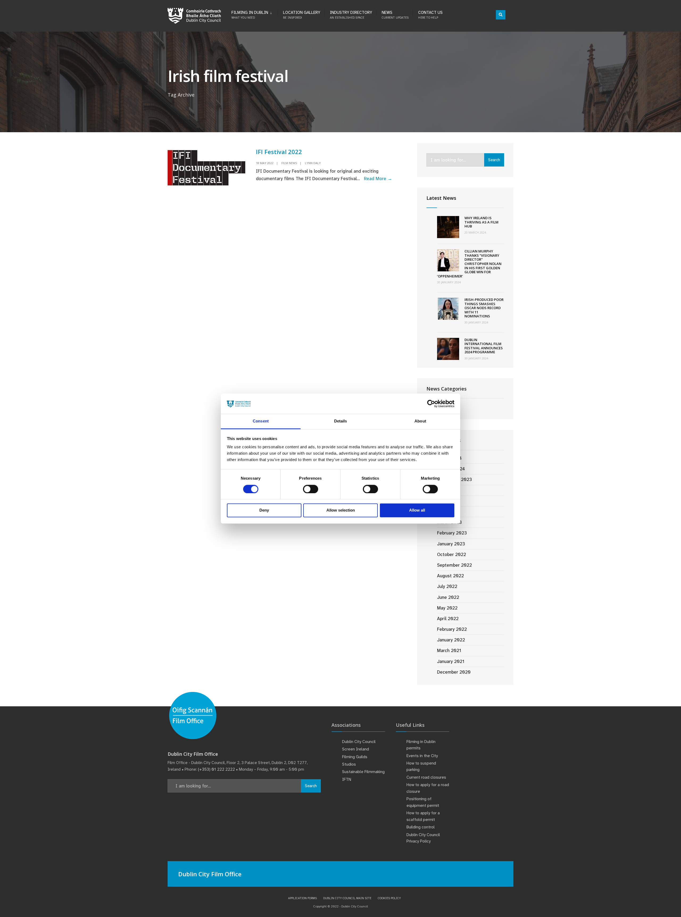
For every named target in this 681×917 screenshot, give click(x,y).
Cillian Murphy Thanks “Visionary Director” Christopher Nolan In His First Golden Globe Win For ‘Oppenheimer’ (469, 264)
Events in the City (422, 755)
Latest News (441, 198)
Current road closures (426, 777)
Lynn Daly (313, 163)
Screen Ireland (355, 749)
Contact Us (430, 14)
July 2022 (447, 586)
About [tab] (420, 421)
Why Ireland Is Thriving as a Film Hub (481, 222)
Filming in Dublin (249, 14)
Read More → (378, 178)
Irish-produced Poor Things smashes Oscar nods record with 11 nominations (484, 307)
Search (494, 160)
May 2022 (447, 608)
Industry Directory (351, 14)
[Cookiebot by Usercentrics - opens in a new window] (431, 404)
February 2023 (452, 533)
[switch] (310, 489)
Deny (264, 510)
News (395, 14)
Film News (289, 163)
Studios (349, 764)
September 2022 (454, 565)
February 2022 (452, 629)
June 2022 (448, 597)
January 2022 (451, 640)
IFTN (346, 779)
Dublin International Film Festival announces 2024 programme (483, 346)
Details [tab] (340, 421)
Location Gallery (301, 14)
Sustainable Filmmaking (363, 771)
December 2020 (454, 672)
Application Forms (302, 898)
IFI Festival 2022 (279, 152)
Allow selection (340, 510)
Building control (420, 827)
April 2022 (448, 618)
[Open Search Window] (500, 14)
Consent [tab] (261, 421)
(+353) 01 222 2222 (216, 769)
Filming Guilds (354, 757)
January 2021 (450, 661)
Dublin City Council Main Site (347, 898)
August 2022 (450, 576)
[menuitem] (254, 14)
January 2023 (451, 544)
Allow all (417, 510)
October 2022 (451, 554)
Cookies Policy (389, 898)
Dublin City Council (359, 741)
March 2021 (449, 650)
